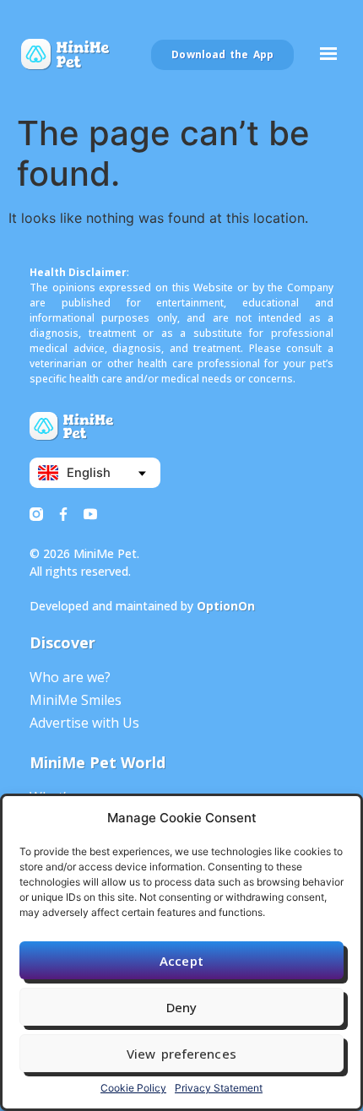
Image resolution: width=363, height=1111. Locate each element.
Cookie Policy (133, 1087)
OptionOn (226, 606)
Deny (181, 1007)
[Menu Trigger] (328, 58)
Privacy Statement (219, 1087)
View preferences (181, 1053)
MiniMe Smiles (76, 700)
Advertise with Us (84, 722)
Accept (181, 960)
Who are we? (70, 677)
